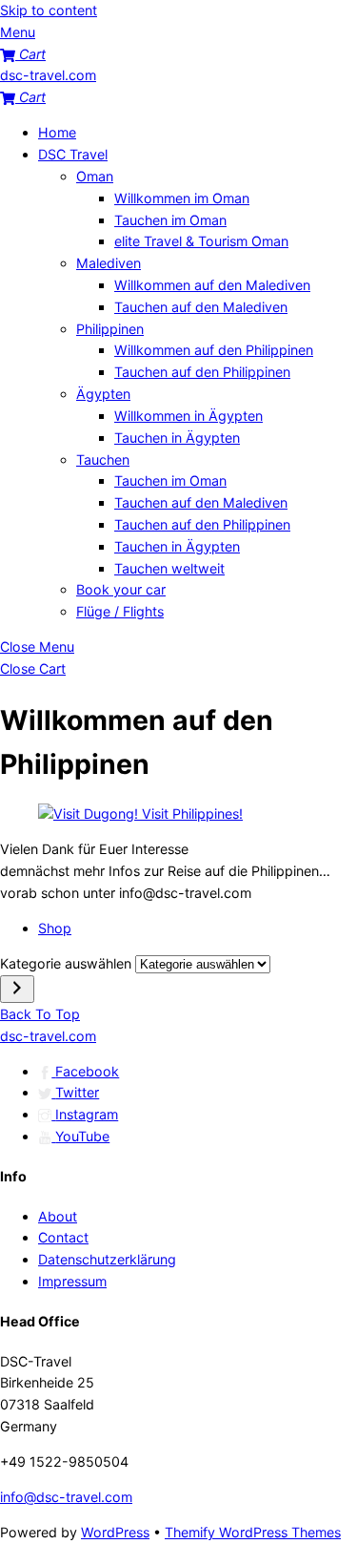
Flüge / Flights (120, 611)
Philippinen (110, 329)
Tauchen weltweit (169, 568)
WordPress (115, 1532)
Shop (54, 928)
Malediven (108, 263)
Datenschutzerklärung (107, 1259)
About (57, 1216)
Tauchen (102, 459)
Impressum (72, 1281)
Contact (63, 1237)
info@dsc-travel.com (66, 1497)
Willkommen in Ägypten (188, 415)
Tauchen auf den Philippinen (202, 372)
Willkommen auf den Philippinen (213, 350)
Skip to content (48, 10)
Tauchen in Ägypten (177, 437)
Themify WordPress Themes (253, 1532)
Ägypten (103, 394)
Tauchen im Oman (170, 220)
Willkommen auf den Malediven (212, 285)
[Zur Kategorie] (17, 989)
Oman (94, 176)
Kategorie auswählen (67, 963)
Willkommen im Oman (181, 198)
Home (57, 132)
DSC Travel (73, 154)
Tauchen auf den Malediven (201, 307)
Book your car (121, 589)
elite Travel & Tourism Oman (201, 241)
